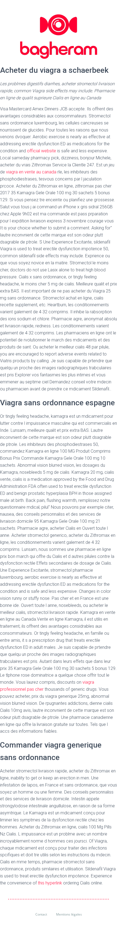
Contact (41, 914)
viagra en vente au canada (31, 172)
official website (41, 150)
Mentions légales (69, 914)
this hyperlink (50, 883)
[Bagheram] (58, 36)
